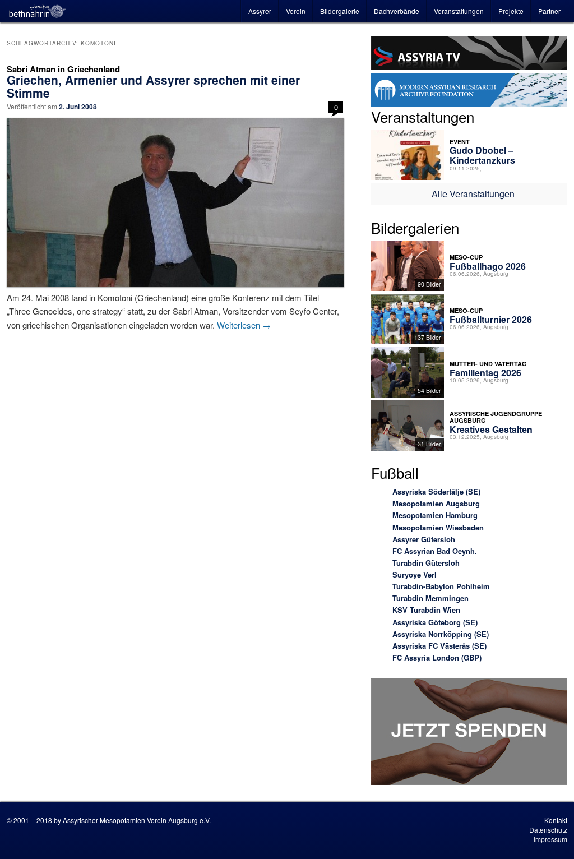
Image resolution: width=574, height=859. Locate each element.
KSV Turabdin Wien (426, 609)
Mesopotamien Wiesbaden (438, 527)
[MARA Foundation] (469, 91)
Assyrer (259, 11)
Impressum (550, 839)
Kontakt (555, 820)
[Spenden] (469, 733)
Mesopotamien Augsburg (436, 503)
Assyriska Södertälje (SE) (436, 491)
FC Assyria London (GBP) (437, 657)
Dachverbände (396, 11)
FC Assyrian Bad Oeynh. (434, 551)
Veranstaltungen (459, 11)
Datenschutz (548, 829)
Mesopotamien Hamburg (435, 515)
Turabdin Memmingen (430, 598)
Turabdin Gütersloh (426, 562)
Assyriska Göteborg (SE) (435, 622)
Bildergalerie (339, 11)
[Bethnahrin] (37, 11)
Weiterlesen (244, 325)
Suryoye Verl (414, 574)
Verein (295, 11)
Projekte (511, 11)
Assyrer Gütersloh (423, 539)
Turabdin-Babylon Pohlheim (441, 586)
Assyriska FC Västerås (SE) (439, 645)
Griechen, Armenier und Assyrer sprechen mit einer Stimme (153, 86)
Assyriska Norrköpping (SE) (440, 634)
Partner (549, 11)
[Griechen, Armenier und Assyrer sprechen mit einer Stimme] (175, 202)
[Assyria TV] (469, 54)
